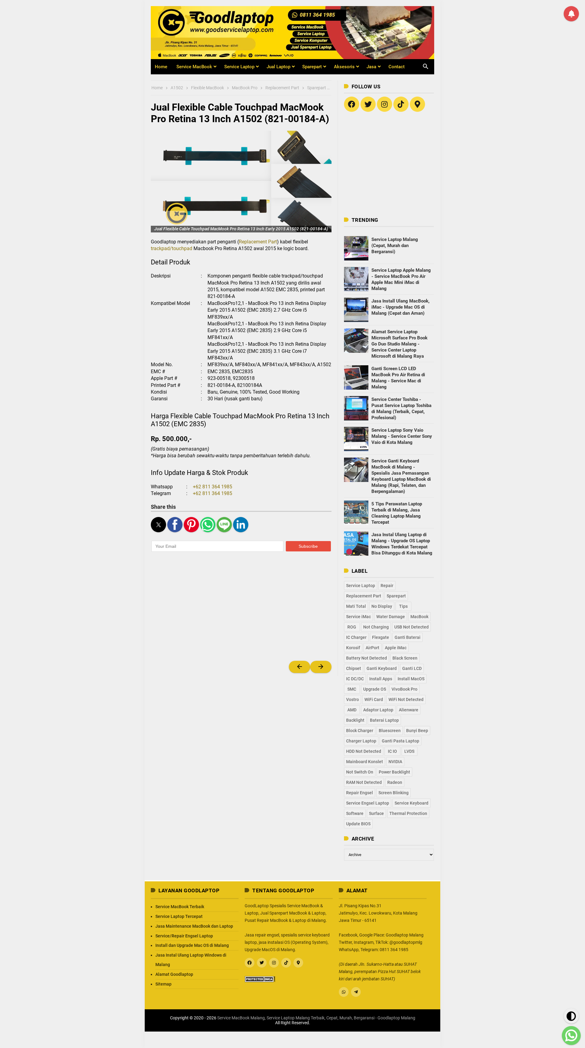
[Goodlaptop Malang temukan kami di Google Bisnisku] (417, 104)
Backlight (355, 720)
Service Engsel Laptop (367, 803)
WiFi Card (373, 699)
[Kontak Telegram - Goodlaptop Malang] (356, 992)
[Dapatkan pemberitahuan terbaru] (571, 13)
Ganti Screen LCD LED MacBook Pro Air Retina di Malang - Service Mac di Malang (398, 378)
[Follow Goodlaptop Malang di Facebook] (249, 963)
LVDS (409, 751)
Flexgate (380, 637)
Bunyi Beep (417, 730)
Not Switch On (359, 772)
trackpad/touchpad (171, 248)
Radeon (394, 782)
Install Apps (380, 678)
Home (161, 66)
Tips (403, 606)
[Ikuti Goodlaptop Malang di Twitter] (368, 104)
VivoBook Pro (404, 689)
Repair (387, 585)
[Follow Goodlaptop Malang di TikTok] (401, 104)
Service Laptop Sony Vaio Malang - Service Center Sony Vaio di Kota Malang (401, 436)
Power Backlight (394, 772)
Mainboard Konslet (364, 761)
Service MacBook (194, 66)
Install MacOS (411, 678)
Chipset (353, 668)
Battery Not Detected (366, 658)
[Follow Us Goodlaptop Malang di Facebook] (351, 104)
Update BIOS (358, 823)
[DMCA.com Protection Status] (260, 978)
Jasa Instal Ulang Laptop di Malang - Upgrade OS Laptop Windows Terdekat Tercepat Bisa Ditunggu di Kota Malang (401, 544)
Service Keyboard (411, 803)
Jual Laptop (278, 66)
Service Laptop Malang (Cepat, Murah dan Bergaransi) (394, 245)
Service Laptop (239, 66)
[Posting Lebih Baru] (299, 667)
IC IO (392, 751)
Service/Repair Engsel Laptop (184, 935)
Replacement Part (258, 242)
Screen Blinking (393, 792)
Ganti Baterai (407, 637)
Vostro (352, 699)
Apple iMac (395, 647)
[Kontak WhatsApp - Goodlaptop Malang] (344, 992)
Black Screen (404, 658)
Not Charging (376, 627)
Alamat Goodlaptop (174, 974)
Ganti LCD (412, 668)
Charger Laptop (361, 740)
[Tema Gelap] (571, 1016)
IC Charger (356, 637)
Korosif (353, 647)
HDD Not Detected (363, 751)
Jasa (371, 66)
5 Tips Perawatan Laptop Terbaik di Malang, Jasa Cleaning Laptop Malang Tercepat (396, 513)
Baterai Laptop (384, 720)
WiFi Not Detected (406, 699)
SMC (351, 689)
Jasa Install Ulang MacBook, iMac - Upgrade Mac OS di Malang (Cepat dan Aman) (400, 307)
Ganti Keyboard (382, 668)
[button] (241, 181)
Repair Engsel (359, 792)
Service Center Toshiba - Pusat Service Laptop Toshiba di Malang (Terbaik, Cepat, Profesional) (401, 408)
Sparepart (312, 66)
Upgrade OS (374, 689)
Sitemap (163, 984)
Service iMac (358, 616)
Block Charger (359, 730)
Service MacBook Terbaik (179, 906)
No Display (381, 606)
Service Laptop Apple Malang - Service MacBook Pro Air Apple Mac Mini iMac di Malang (401, 279)
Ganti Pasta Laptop (400, 740)
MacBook (419, 616)
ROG (351, 627)
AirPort (372, 647)
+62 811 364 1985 (212, 487)
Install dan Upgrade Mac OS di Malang (192, 945)
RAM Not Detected (364, 782)
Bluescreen (390, 730)
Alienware (408, 709)
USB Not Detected (411, 627)
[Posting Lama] (321, 667)
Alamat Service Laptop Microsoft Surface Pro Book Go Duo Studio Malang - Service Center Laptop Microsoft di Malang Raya (399, 344)
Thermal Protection (408, 813)
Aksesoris (344, 66)
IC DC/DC (355, 678)
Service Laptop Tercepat (179, 916)
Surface (376, 813)
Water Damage (390, 616)
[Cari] (422, 62)
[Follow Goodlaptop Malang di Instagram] (384, 104)
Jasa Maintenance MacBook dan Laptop (194, 926)
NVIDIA (395, 761)
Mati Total (356, 606)
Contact (396, 66)
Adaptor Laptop (378, 709)
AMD (351, 709)
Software (354, 813)
